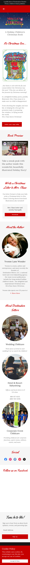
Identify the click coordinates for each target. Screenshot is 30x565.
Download (15, 214)
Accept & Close (15, 561)
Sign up (15, 536)
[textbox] (15, 530)
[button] (3, 9)
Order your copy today (12, 124)
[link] (5, 460)
